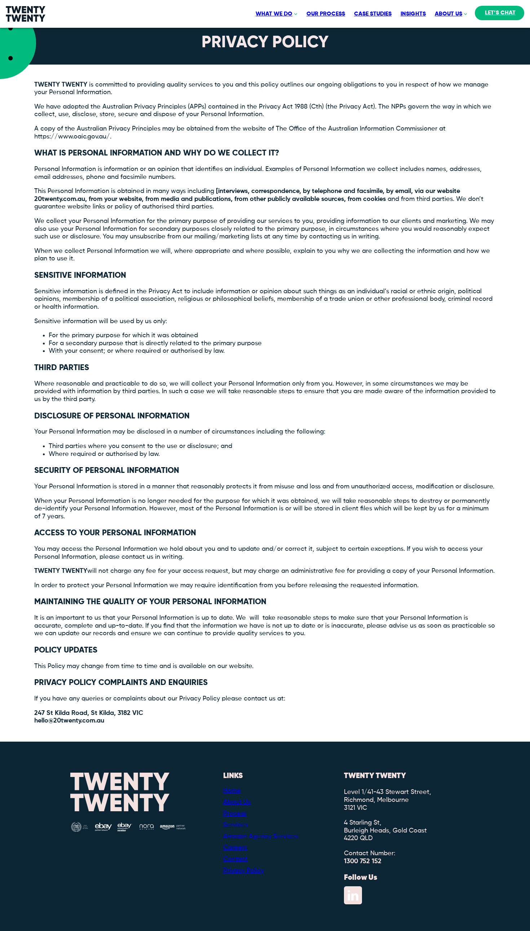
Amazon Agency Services (260, 836)
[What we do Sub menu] (294, 14)
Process (234, 814)
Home (232, 790)
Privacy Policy (243, 871)
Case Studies (373, 14)
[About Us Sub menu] (464, 14)
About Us (448, 14)
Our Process (325, 14)
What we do (274, 14)
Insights (413, 14)
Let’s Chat (500, 13)
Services (235, 825)
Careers (235, 847)
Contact (235, 859)
